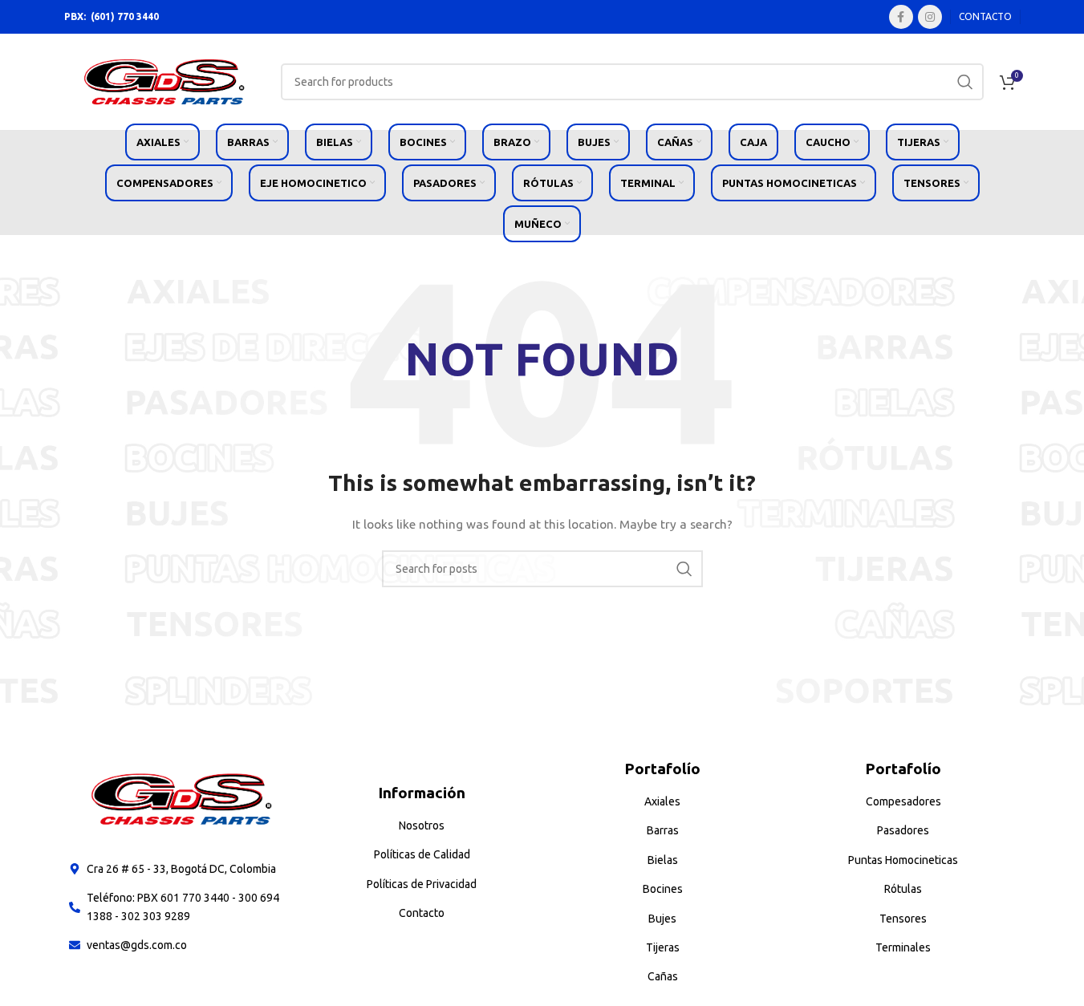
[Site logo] (164, 81)
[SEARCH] (965, 81)
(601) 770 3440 (125, 16)
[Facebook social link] (901, 17)
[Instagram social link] (930, 17)
